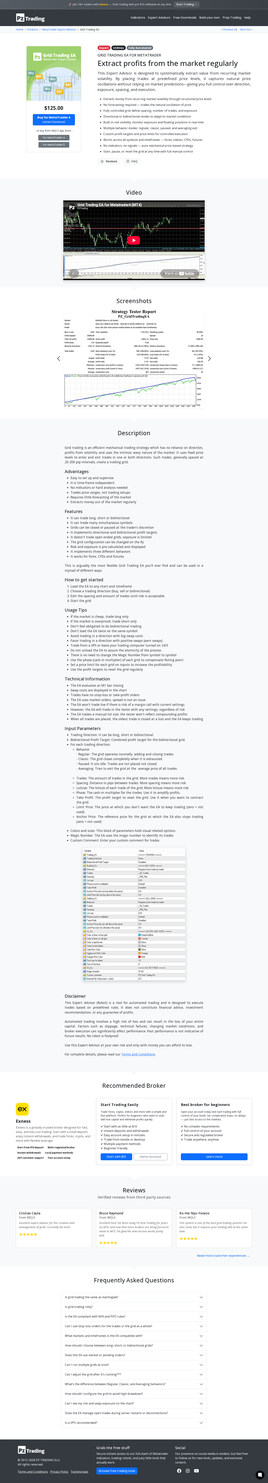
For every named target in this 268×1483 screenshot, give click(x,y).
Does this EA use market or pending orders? (95, 1355)
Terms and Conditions (138, 1054)
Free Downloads (184, 17)
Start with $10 (116, 1157)
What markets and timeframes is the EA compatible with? (104, 1336)
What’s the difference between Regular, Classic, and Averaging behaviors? (115, 1384)
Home (19, 29)
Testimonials (79, 1472)
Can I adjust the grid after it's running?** (93, 1374)
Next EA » (246, 29)
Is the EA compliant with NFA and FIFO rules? (95, 1316)
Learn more (214, 1157)
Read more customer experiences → (223, 1256)
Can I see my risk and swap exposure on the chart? (99, 1403)
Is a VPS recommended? (81, 1423)
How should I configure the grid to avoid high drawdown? (104, 1394)
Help (247, 17)
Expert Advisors (159, 17)
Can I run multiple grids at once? (87, 1365)
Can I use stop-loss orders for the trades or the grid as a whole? (108, 1326)
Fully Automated (140, 48)
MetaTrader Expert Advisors (59, 29)
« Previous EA (229, 29)
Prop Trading (232, 17)
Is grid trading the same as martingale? (91, 1297)
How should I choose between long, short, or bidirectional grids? (109, 1345)
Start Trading (185, 4)
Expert (104, 48)
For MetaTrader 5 (54, 145)
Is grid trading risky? (79, 1307)
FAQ (133, 161)
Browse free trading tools (117, 1471)
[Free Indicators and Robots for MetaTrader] (30, 17)
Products (32, 29)
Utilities (118, 48)
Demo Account (150, 1157)
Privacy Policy (59, 1472)
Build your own (209, 17)
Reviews (110, 161)
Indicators (138, 17)
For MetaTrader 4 (54, 137)
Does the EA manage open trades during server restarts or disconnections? (116, 1413)
